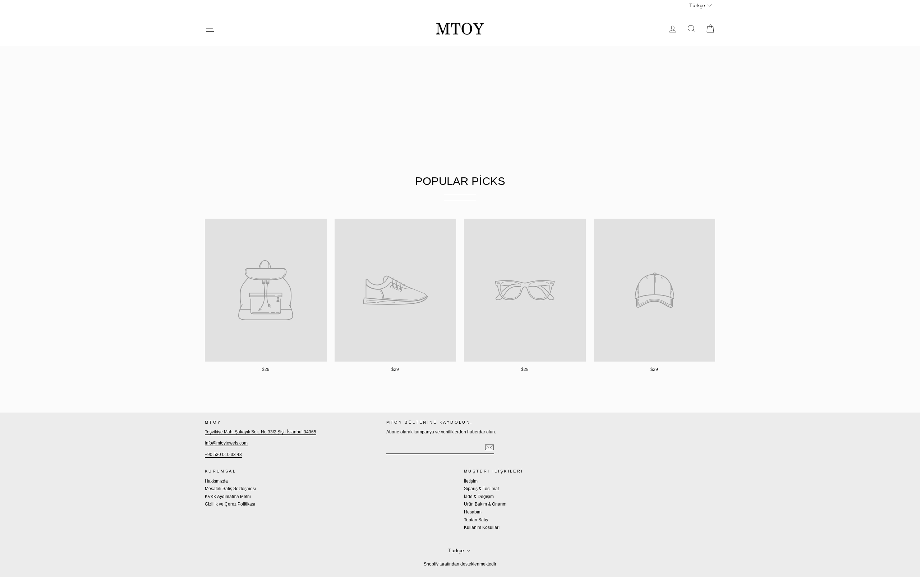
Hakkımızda (216, 481)
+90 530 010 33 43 (223, 454)
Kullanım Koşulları (482, 527)
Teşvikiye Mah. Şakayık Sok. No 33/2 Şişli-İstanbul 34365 (260, 431)
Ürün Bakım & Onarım (485, 504)
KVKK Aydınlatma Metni (228, 496)
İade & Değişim (479, 496)
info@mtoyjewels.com (226, 443)
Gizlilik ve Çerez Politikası (230, 504)
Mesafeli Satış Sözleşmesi (230, 488)
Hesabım (473, 512)
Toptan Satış (476, 519)
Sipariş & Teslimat (481, 488)
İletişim (471, 481)
